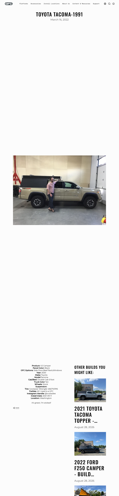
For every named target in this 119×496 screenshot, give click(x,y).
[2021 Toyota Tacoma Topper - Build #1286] (90, 390)
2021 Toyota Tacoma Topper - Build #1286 (88, 414)
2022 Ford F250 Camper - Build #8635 (89, 468)
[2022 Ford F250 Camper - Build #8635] (90, 444)
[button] (23, 3)
